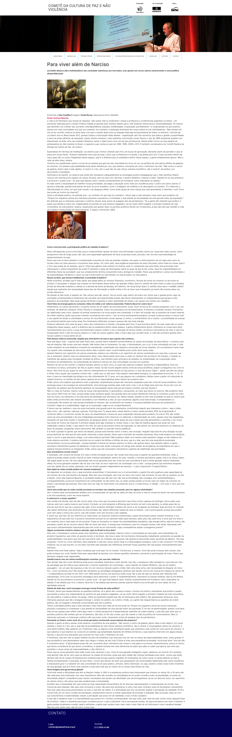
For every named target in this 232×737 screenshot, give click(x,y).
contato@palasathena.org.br (62, 727)
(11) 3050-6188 (101, 727)
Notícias (165, 56)
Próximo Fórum (86, 56)
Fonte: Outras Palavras (58, 118)
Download (153, 56)
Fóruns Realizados (104, 56)
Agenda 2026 (71, 56)
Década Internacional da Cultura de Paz (129, 56)
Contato (176, 56)
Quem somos (57, 56)
